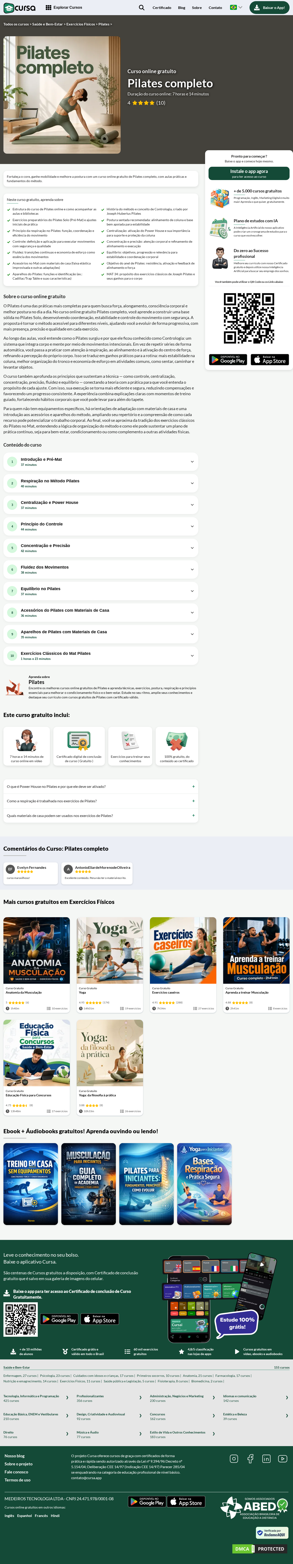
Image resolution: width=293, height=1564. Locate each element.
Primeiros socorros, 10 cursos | (159, 1376)
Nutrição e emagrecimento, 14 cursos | (30, 1381)
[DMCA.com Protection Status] (259, 1549)
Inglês (9, 1515)
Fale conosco (16, 1471)
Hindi (55, 1515)
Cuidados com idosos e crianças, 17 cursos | (104, 1376)
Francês (41, 1515)
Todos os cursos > (17, 24)
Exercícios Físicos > (82, 24)
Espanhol (24, 1515)
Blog (181, 7)
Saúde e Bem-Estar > (49, 24)
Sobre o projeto (19, 1463)
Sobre (197, 7)
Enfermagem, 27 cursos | (20, 1376)
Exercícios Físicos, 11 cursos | (81, 1381)
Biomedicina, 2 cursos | (207, 1381)
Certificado (162, 7)
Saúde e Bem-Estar (146, 1367)
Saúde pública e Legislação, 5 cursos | (130, 1381)
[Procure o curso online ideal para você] (141, 7)
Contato (215, 7)
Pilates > (105, 24)
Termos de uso (17, 1479)
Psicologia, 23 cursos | (55, 1376)
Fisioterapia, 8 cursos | (174, 1381)
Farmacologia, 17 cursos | (233, 1376)
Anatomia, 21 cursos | (198, 1376)
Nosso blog (14, 1455)
